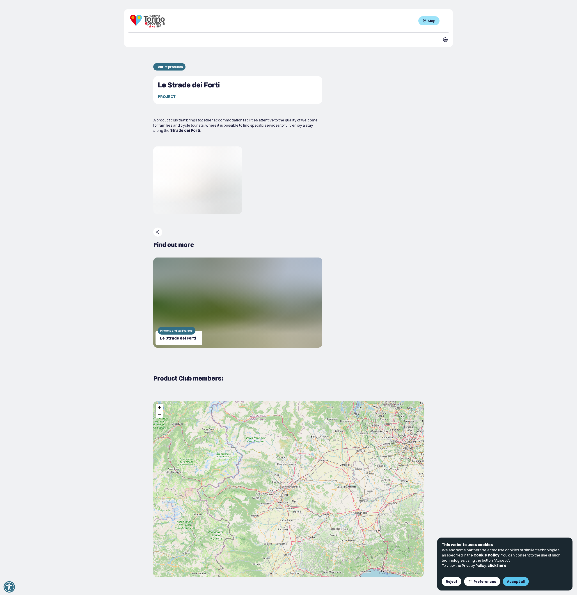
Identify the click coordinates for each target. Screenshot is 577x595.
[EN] (445, 39)
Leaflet (383, 573)
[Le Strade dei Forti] (237, 303)
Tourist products (169, 67)
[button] (159, 407)
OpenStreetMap (399, 573)
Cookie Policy (486, 555)
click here (497, 565)
